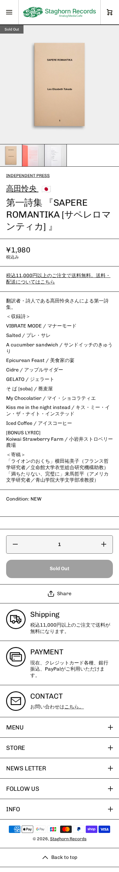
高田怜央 (22, 188)
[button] (59, 593)
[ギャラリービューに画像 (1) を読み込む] (11, 155)
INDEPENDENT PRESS (28, 175)
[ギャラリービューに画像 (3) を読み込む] (56, 155)
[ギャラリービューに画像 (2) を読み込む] (33, 155)
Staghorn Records (68, 838)
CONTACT (46, 696)
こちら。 (74, 707)
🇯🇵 (46, 189)
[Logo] (59, 12)
